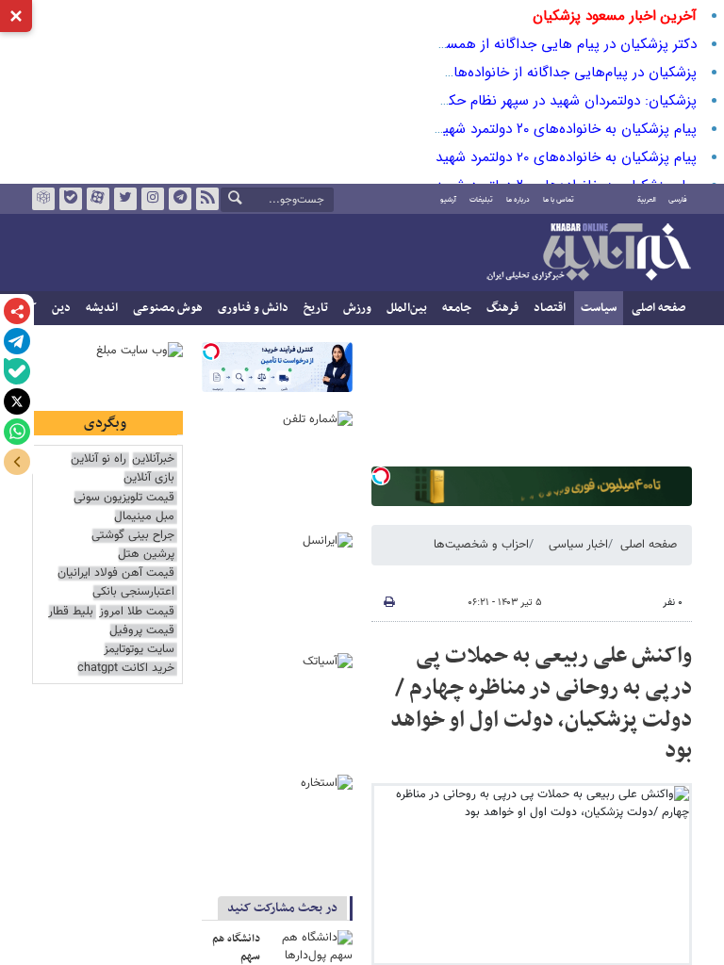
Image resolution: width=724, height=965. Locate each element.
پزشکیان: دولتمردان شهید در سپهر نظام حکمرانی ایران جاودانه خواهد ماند (482, 101)
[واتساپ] (17, 432)
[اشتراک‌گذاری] (17, 311)
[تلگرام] (17, 341)
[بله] (17, 371)
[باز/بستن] (17, 462)
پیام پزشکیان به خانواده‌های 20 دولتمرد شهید (566, 157)
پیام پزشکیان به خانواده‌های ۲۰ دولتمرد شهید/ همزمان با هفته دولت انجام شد (468, 129)
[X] (17, 401)
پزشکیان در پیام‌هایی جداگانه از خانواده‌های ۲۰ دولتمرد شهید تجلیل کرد (488, 72)
